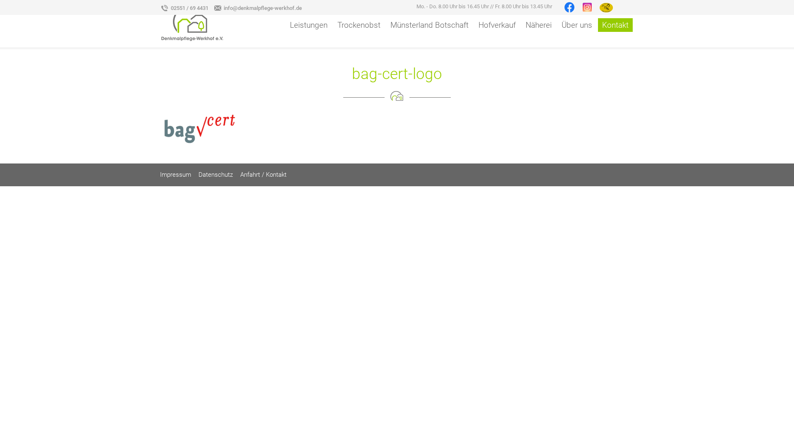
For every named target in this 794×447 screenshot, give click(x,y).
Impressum (175, 174)
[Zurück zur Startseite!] (192, 23)
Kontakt (615, 25)
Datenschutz (215, 174)
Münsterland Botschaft (429, 25)
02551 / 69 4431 (189, 8)
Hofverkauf (497, 25)
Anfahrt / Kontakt (263, 174)
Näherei (539, 25)
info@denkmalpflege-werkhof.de (263, 8)
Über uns (577, 25)
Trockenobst (358, 25)
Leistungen (309, 25)
